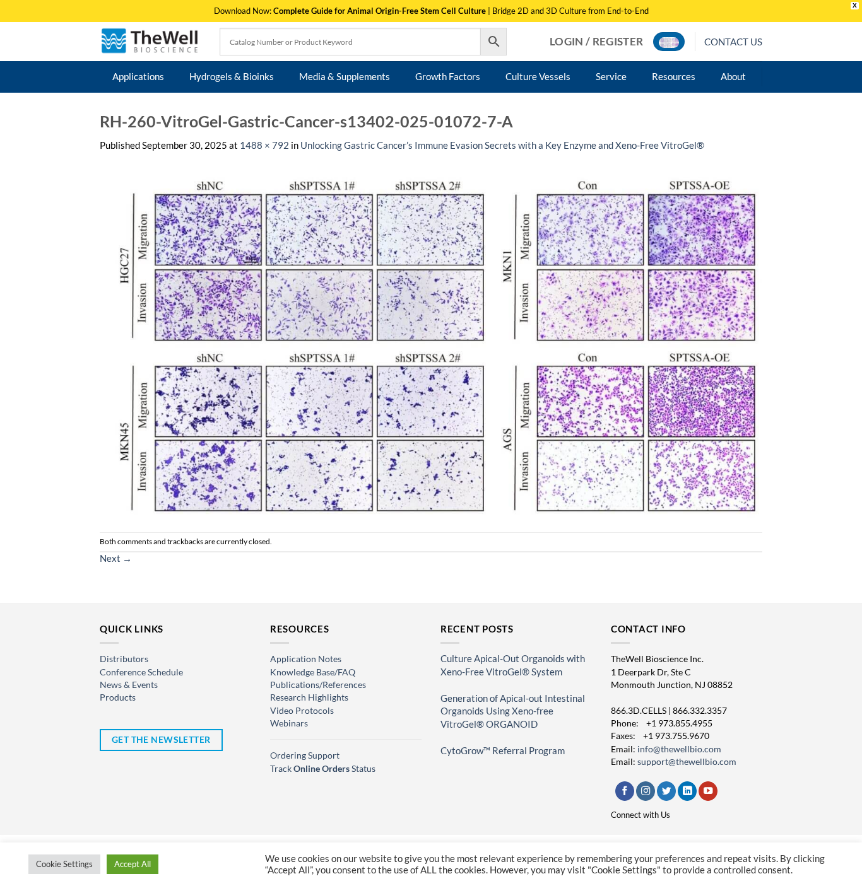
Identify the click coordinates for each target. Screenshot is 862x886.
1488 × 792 (264, 145)
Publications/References (318, 684)
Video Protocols (302, 710)
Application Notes (305, 658)
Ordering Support (304, 755)
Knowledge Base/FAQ (312, 672)
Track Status (322, 768)
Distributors (124, 658)
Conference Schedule (141, 672)
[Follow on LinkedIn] (687, 791)
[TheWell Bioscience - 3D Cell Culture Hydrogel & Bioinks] (150, 41)
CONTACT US (733, 41)
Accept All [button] (132, 864)
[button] (596, 41)
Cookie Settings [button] (64, 864)
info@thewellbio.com (679, 748)
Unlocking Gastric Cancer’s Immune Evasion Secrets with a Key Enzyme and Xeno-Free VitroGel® (502, 145)
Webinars (289, 723)
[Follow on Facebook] (624, 791)
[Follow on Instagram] (645, 791)
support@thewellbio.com (686, 761)
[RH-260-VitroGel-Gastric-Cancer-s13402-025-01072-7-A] (431, 341)
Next (116, 558)
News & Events (129, 684)
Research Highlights (309, 697)
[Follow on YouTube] (708, 791)
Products (118, 697)
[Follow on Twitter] (666, 791)
